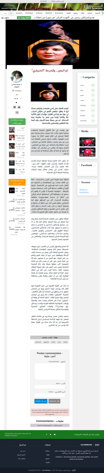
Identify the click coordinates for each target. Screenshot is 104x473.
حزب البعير (38, 342)
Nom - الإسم (60, 383)
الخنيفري (46, 342)
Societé (49, 13)
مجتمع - (48, 458)
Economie (59, 13)
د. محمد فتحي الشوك (16, 85)
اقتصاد (68, 13)
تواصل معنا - (22, 458)
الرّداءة (53, 342)
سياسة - (47, 451)
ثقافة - (48, 455)
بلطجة (65, 342)
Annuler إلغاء (54, 401)
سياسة (90, 13)
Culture (39, 13)
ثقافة (82, 13)
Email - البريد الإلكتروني (57, 392)
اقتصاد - (48, 462)
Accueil (19, 14)
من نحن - (23, 451)
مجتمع (76, 13)
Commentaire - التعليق (57, 362)
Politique (29, 13)
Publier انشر (40, 401)
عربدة (59, 342)
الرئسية (97, 13)
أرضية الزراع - (21, 455)
